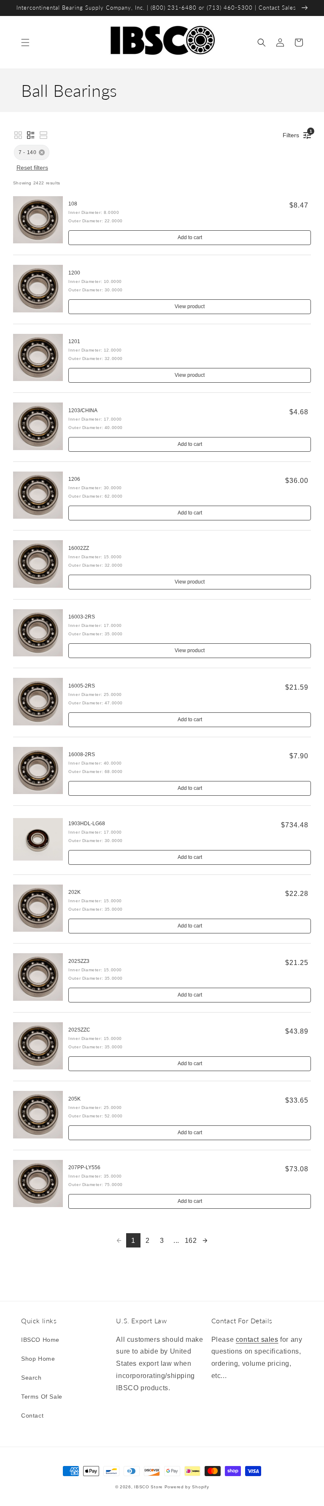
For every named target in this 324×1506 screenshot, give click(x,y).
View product (190, 306)
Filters (293, 134)
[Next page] (205, 1240)
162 (191, 1240)
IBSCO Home (40, 1339)
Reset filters (32, 167)
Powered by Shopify (187, 1487)
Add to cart (190, 237)
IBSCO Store (148, 1487)
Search (31, 1377)
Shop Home (38, 1358)
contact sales (257, 1339)
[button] (25, 42)
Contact (32, 1415)
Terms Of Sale (41, 1396)
